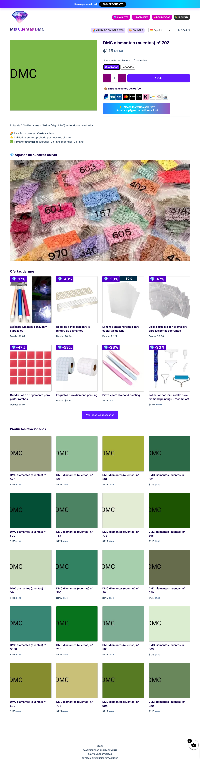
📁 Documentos (161, 17)
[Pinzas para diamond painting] (123, 368)
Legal (100, 746)
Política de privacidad (100, 754)
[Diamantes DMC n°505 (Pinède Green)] (77, 567)
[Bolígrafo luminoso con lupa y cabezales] (31, 299)
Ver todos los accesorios (100, 414)
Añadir (158, 77)
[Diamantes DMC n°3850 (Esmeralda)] (31, 624)
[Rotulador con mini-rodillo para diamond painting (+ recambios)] (169, 368)
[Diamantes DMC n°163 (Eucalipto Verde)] (77, 510)
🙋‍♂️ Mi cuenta (181, 17)
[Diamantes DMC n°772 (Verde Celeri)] (123, 510)
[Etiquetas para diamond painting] (77, 368)
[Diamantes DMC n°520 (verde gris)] (169, 567)
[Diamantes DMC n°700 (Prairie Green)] (77, 624)
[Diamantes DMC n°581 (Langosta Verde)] (123, 454)
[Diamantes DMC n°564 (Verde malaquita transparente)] (123, 567)
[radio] (111, 67)
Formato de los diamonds (117, 60)
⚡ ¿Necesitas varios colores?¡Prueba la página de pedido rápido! (137, 108)
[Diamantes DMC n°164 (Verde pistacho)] (31, 567)
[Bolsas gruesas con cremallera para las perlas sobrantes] (169, 299)
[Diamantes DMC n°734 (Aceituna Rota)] (77, 680)
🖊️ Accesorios (140, 17)
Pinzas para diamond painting (121, 395)
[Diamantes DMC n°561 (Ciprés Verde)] (169, 454)
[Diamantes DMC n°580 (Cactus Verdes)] (31, 680)
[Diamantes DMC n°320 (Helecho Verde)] (169, 680)
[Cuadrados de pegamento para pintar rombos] (31, 368)
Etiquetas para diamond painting (76, 395)
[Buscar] (184, 30)
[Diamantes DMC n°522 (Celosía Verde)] (31, 454)
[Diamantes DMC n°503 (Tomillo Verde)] (123, 624)
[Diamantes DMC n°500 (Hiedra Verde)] (31, 510)
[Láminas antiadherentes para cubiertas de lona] (123, 299)
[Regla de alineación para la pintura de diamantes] (77, 299)
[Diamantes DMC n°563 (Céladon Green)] (77, 454)
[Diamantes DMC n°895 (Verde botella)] (169, 510)
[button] (160, 30)
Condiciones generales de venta (100, 750)
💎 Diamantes (121, 17)
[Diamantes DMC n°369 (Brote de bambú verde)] (169, 624)
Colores (136, 30)
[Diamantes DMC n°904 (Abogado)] (123, 680)
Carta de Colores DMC (108, 30)
